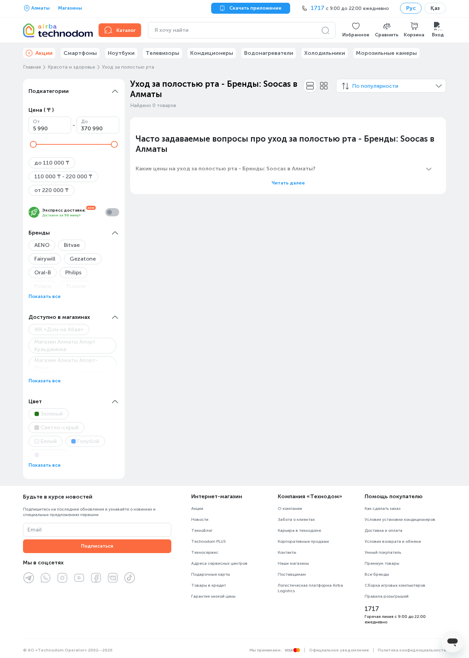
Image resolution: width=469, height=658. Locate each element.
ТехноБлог (202, 530)
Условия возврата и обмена (393, 541)
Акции (197, 508)
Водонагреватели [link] (268, 53)
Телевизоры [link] (162, 53)
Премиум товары (382, 563)
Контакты (287, 552)
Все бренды (377, 574)
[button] (355, 30)
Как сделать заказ (383, 508)
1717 (372, 609)
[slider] (33, 144)
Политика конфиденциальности (412, 650)
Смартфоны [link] (80, 53)
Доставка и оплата (383, 530)
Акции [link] (44, 53)
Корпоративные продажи (303, 541)
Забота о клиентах (296, 519)
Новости (199, 519)
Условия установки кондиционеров (400, 519)
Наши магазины (293, 563)
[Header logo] (56, 30)
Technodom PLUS (208, 541)
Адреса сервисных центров (219, 563)
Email (34, 529)
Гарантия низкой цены (213, 596)
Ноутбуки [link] (121, 53)
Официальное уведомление (339, 650)
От (36, 121)
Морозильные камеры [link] (386, 53)
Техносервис (204, 552)
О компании (290, 508)
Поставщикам (292, 574)
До (84, 121)
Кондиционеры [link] (211, 53)
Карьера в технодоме (299, 530)
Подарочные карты (210, 574)
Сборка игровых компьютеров (395, 585)
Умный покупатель (383, 552)
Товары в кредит (208, 585)
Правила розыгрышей (387, 596)
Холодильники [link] (324, 53)
